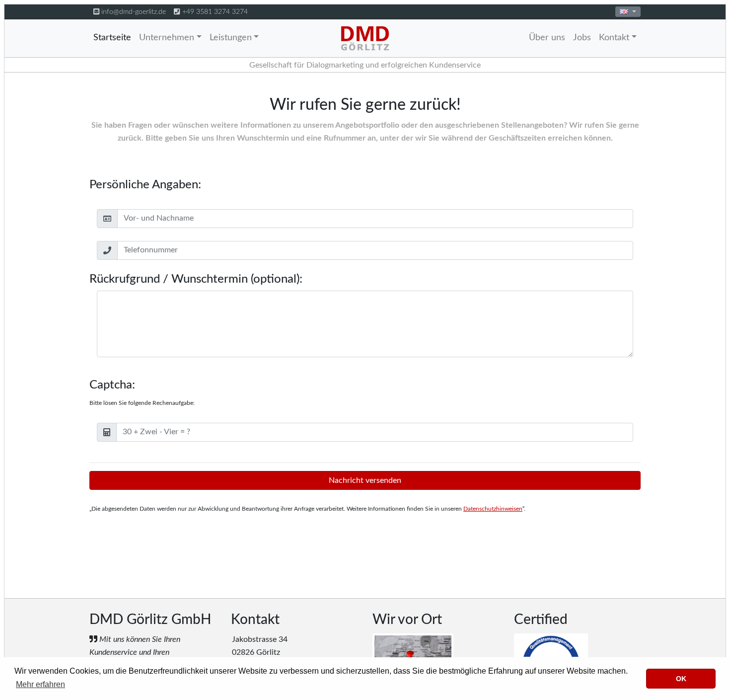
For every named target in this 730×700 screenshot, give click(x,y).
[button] (628, 11)
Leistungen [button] (231, 37)
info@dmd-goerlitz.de (133, 11)
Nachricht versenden (365, 480)
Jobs (582, 37)
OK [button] (681, 679)
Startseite (112, 37)
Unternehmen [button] (166, 37)
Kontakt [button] (614, 37)
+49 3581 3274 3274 (215, 11)
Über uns (547, 37)
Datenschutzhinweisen (492, 509)
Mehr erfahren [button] (40, 684)
